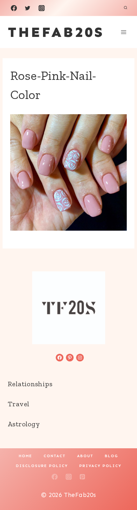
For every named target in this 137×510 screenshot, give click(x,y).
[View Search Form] (125, 8)
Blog (111, 456)
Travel (18, 404)
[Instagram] (41, 8)
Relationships (30, 384)
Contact (55, 456)
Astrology (24, 424)
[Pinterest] (82, 477)
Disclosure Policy (42, 466)
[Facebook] (14, 8)
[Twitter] (28, 8)
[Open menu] (123, 32)
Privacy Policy (100, 466)
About (85, 456)
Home (25, 456)
